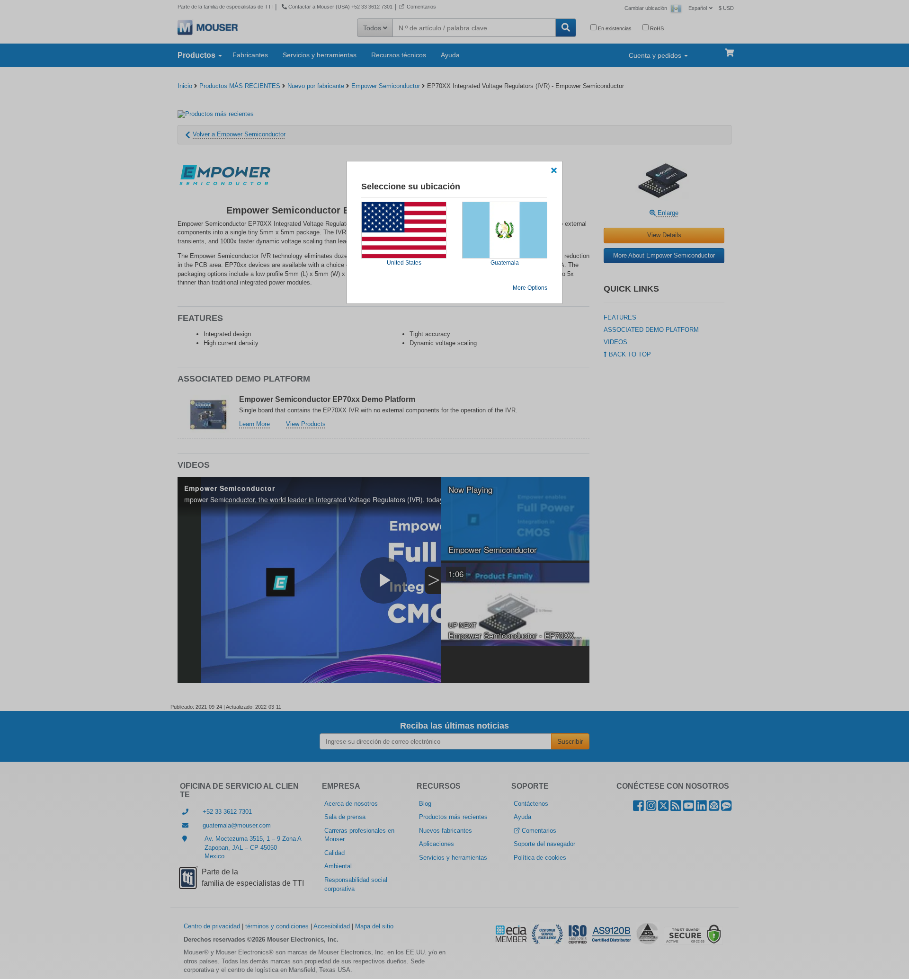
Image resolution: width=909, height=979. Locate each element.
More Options (530, 288)
